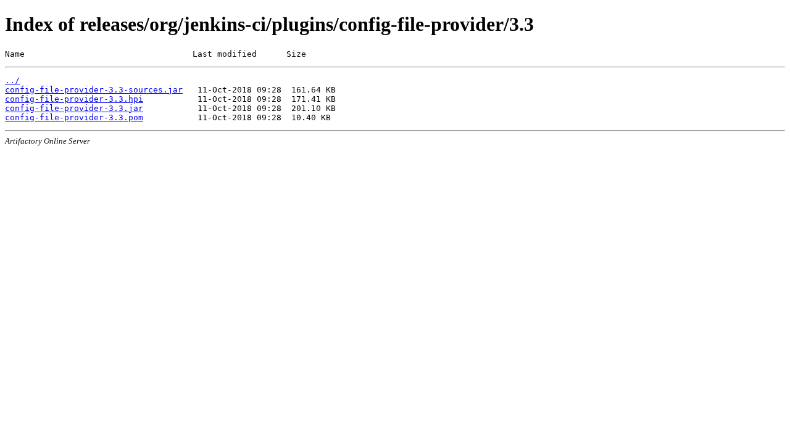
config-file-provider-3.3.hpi (74, 99)
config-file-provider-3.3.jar (74, 108)
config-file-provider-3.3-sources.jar (94, 89)
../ (12, 80)
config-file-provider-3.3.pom (74, 117)
